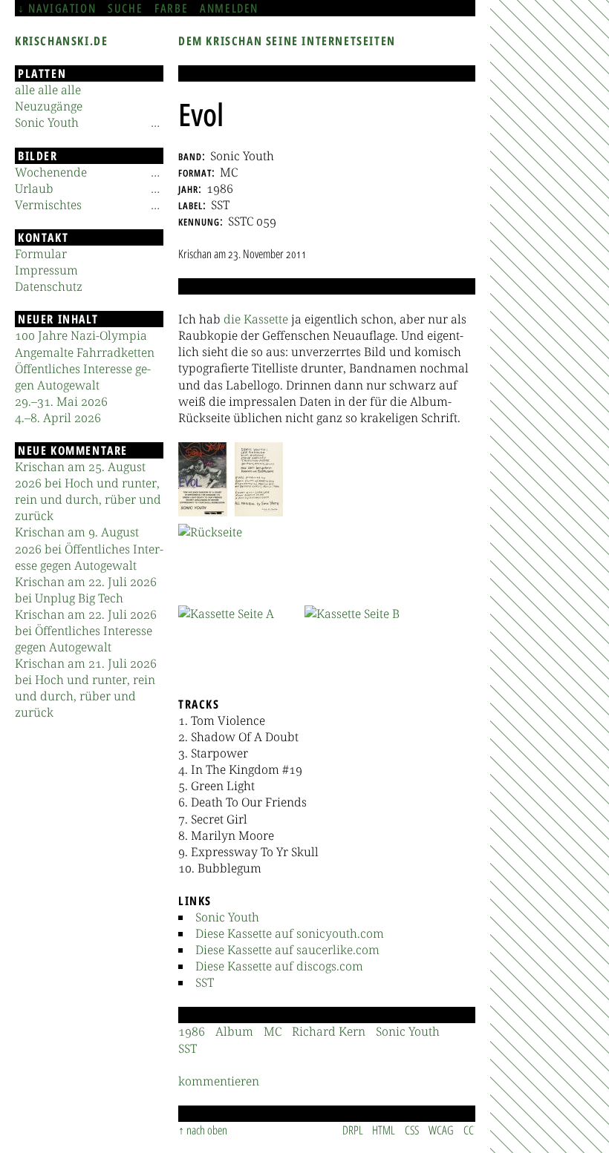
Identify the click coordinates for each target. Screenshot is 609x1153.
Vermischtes (48, 205)
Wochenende (51, 172)
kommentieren (218, 1081)
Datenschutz (48, 286)
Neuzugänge (48, 106)
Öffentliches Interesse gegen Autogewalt (83, 377)
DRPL (352, 1130)
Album (234, 1031)
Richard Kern (328, 1031)
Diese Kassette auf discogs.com (279, 966)
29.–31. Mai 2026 (61, 401)
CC (468, 1130)
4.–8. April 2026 (58, 418)
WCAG (441, 1130)
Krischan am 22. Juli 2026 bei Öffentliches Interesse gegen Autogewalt (86, 630)
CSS (412, 1130)
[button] (202, 479)
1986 (191, 1031)
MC (272, 1031)
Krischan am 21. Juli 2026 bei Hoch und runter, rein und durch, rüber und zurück (86, 687)
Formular (41, 254)
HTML (383, 1130)
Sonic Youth (227, 917)
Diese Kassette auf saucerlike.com (287, 950)
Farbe (171, 8)
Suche (125, 8)
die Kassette (256, 319)
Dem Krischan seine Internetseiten (287, 41)
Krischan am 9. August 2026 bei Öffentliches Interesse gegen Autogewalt (89, 548)
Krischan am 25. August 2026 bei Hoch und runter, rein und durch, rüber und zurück (88, 491)
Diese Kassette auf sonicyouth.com (289, 933)
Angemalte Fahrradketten (84, 352)
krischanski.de (61, 41)
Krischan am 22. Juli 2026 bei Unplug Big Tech (86, 590)
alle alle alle (48, 90)
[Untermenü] (155, 122)
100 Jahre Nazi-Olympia (81, 335)
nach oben (206, 1130)
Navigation (62, 8)
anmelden (229, 8)
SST (204, 982)
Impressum (46, 270)
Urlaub (34, 188)
